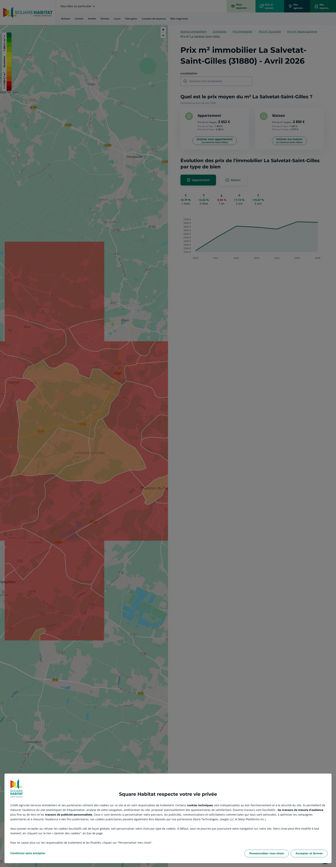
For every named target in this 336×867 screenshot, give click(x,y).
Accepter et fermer (309, 853)
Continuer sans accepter (27, 853)
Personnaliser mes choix (266, 853)
